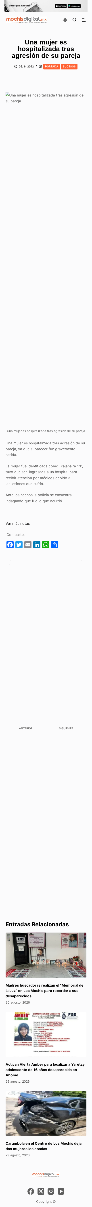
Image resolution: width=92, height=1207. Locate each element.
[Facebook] (30, 1191)
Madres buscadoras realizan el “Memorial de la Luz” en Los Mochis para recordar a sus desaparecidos (45, 990)
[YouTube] (61, 1191)
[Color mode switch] (65, 20)
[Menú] (84, 20)
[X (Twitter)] (41, 1191)
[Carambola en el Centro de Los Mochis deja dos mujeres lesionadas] (46, 1113)
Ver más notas (18, 523)
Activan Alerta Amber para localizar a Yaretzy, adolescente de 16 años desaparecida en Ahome (45, 1069)
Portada (51, 66)
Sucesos (69, 66)
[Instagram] (51, 1191)
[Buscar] (74, 20)
